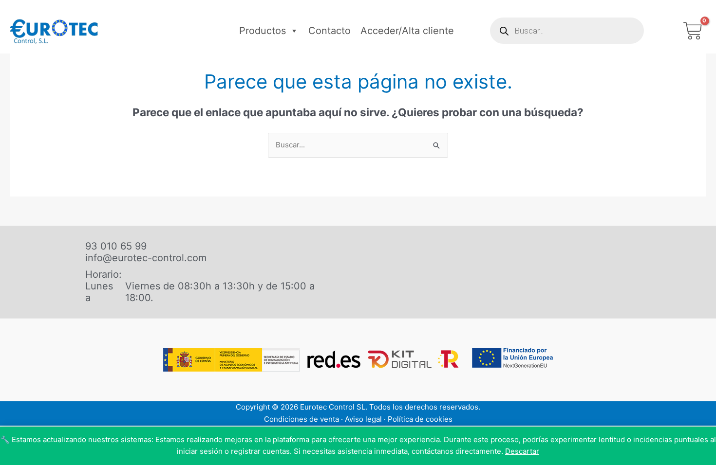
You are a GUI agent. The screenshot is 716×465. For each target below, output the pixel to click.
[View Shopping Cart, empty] (692, 30)
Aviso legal (363, 419)
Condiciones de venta (301, 419)
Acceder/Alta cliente (407, 30)
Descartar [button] (522, 451)
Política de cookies (420, 419)
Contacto (329, 30)
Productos (262, 30)
